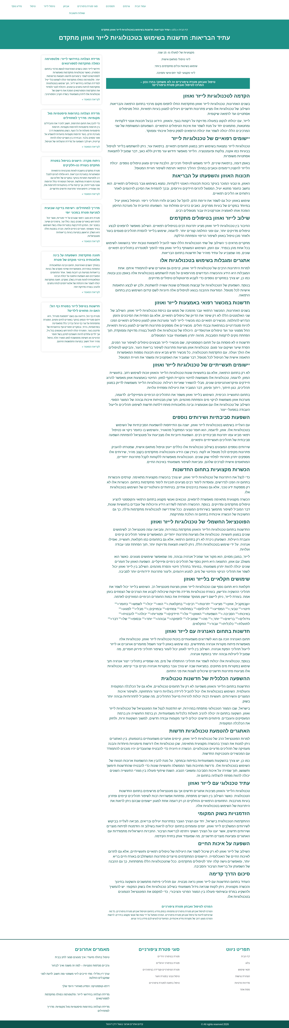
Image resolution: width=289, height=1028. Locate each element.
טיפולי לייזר (49, 6)
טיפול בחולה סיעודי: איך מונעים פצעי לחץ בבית (82, 957)
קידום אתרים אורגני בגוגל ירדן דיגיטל (124, 1024)
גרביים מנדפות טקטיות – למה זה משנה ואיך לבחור (80, 965)
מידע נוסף (17, 6)
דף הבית (183, 29)
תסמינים (110, 6)
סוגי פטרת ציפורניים (87, 6)
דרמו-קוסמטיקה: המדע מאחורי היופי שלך (85, 986)
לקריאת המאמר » (91, 99)
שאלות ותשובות (77, 13)
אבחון (66, 6)
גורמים (126, 6)
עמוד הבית (140, 6)
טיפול (33, 6)
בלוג (174, 29)
